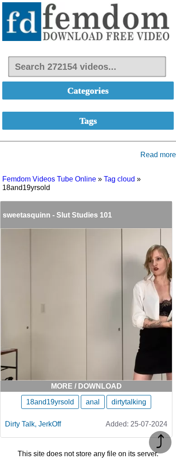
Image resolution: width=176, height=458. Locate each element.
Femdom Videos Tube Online (49, 179)
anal (93, 402)
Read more (158, 155)
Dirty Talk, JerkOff (33, 424)
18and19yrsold (50, 402)
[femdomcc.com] (88, 22)
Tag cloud (119, 179)
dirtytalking (128, 402)
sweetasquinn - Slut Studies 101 (57, 215)
